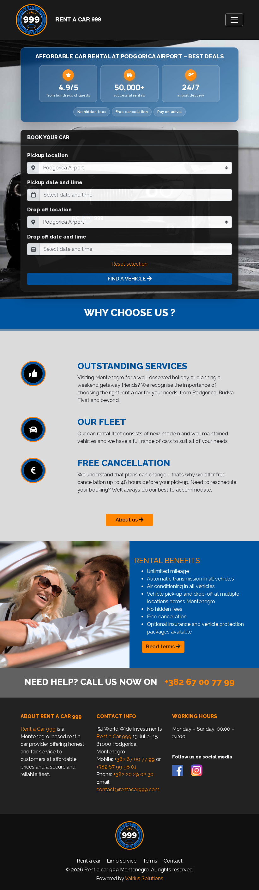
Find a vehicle (127, 279)
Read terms (161, 647)
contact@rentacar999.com (128, 790)
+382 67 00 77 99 (200, 682)
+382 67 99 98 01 (116, 767)
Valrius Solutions (144, 878)
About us (127, 520)
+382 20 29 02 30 (133, 774)
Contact (173, 861)
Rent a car (88, 861)
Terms (150, 861)
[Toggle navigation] (234, 20)
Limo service (121, 861)
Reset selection (129, 264)
